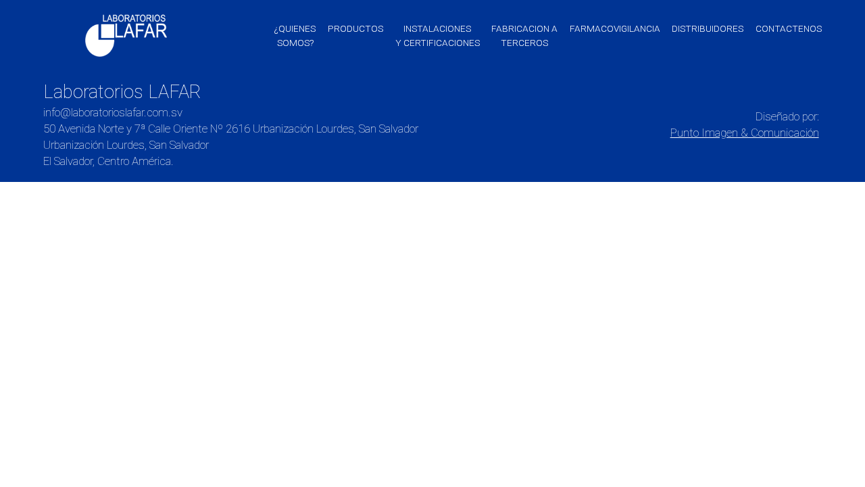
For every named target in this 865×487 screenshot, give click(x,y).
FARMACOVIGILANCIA (615, 28)
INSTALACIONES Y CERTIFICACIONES (437, 35)
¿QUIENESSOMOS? (295, 35)
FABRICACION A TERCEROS (524, 35)
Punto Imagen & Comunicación (744, 132)
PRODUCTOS (355, 28)
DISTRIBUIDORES (707, 28)
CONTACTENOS (789, 28)
